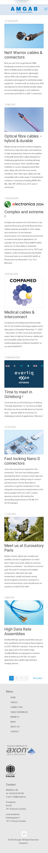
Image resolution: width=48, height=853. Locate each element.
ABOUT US (15, 727)
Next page (37, 678)
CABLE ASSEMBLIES (19, 712)
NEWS (13, 722)
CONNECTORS (17, 707)
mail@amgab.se (37, 2)
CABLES (14, 702)
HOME (13, 697)
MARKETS (15, 717)
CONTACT (15, 731)
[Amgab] (24, 10)
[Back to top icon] (24, 834)
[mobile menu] (44, 9)
